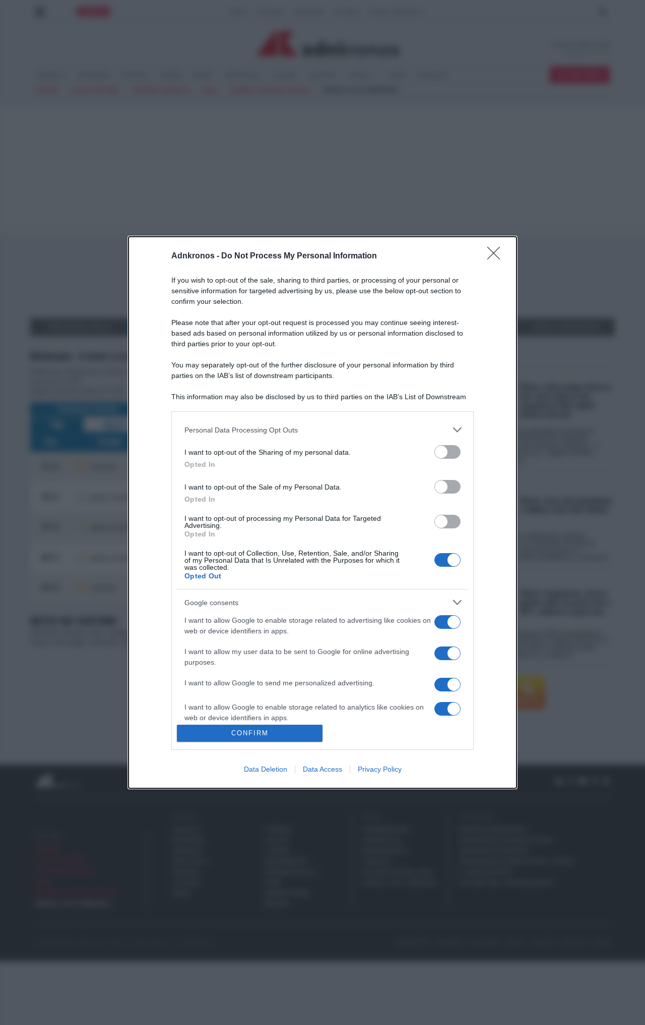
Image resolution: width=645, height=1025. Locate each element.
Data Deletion (265, 769)
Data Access (322, 769)
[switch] (447, 452)
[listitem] (322, 429)
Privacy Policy (380, 769)
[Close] (496, 256)
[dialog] (322, 512)
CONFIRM (250, 733)
